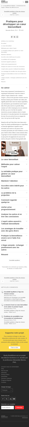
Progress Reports (6, 380)
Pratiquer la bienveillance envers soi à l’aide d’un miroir (13, 74)
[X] (14, 37)
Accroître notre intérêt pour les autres (10, 57)
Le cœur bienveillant (6, 45)
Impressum (25, 417)
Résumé (3, 81)
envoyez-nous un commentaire (10, 366)
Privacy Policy (5, 374)
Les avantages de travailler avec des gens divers (13, 71)
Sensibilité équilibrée (14, 260)
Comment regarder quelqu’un (8, 61)
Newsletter (4, 376)
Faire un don (14, 347)
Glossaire (4, 372)
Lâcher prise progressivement (8, 64)
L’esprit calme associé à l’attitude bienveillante (13, 69)
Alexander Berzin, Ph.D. (12, 30)
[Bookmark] (17, 37)
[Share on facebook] (12, 37)
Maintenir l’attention (6, 54)
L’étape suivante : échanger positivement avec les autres (14, 78)
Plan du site (4, 370)
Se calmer (3, 43)
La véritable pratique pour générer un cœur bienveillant (12, 51)
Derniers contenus (6, 378)
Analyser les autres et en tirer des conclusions (13, 66)
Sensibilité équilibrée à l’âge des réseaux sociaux (14, 12)
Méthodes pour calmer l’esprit (8, 48)
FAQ (2, 368)
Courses (3, 382)
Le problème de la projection (8, 59)
